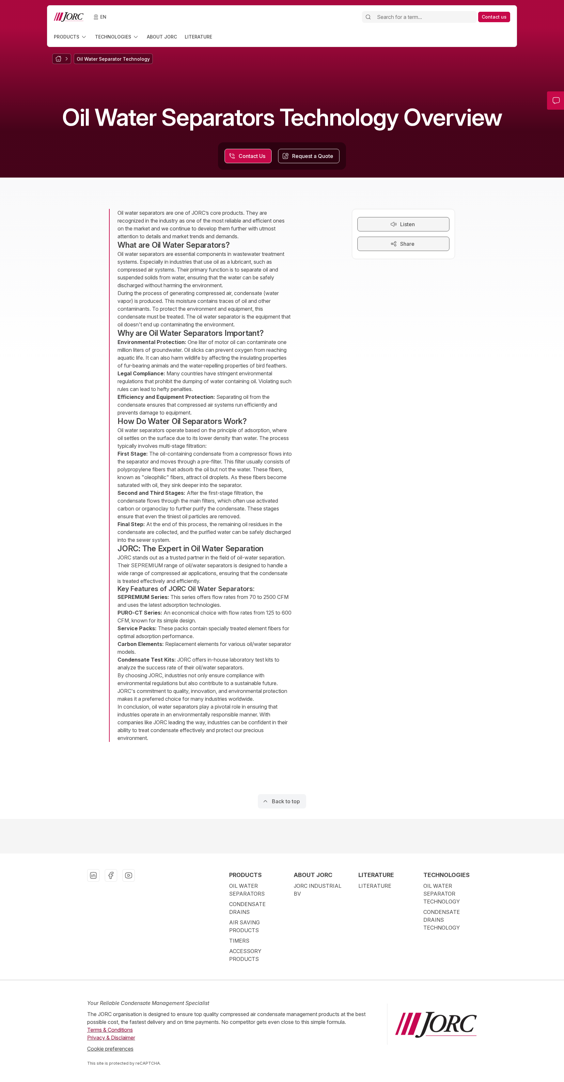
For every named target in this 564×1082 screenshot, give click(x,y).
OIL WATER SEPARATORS (247, 890)
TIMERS (239, 940)
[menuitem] (70, 36)
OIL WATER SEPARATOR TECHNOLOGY (441, 894)
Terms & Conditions (110, 1030)
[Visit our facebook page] (111, 875)
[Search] (368, 17)
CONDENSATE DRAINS (247, 908)
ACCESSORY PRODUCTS (245, 955)
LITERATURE (374, 886)
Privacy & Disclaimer (111, 1037)
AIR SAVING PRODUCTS (244, 926)
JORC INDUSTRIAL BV (317, 890)
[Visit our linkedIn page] (93, 875)
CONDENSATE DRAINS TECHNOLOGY (441, 920)
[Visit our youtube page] (128, 875)
